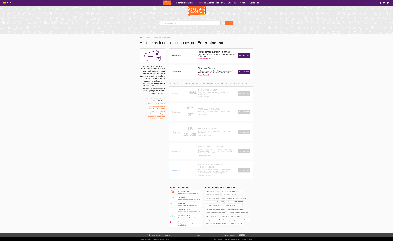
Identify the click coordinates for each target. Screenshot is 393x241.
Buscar (229, 23)
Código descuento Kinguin (157, 114)
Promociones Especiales (249, 3)
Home (141, 37)
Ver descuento (244, 55)
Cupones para (212, 191)
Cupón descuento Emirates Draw (155, 116)
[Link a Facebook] (380, 3)
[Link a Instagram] (388, 3)
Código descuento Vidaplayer (156, 108)
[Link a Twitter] (384, 3)
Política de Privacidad (246, 239)
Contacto (225, 239)
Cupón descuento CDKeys (157, 119)
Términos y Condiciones (234, 239)
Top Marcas (221, 3)
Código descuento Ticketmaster (156, 103)
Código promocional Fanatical (156, 111)
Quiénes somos (218, 239)
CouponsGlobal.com (146, 239)
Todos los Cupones (206, 3)
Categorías (232, 3)
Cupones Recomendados (186, 3)
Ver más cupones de (232, 191)
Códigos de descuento (232, 202)
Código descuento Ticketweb (157, 106)
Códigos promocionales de (215, 212)
